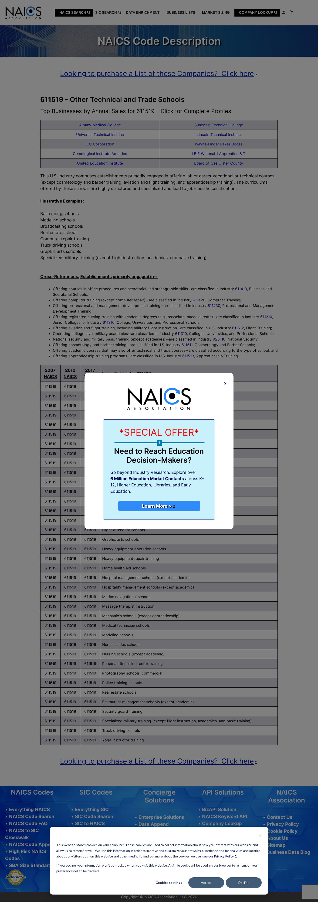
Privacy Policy (224, 856)
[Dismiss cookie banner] (260, 836)
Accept (206, 883)
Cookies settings (169, 883)
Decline (243, 883)
